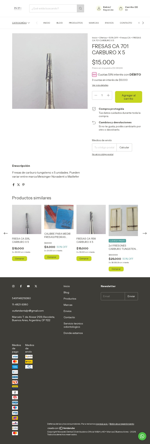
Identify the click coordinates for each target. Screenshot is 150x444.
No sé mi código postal (102, 154)
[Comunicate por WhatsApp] (142, 436)
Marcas (94, 22)
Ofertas (103, 37)
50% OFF (113, 37)
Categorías (19, 22)
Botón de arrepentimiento (122, 423)
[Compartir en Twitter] (18, 185)
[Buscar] (80, 8)
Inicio (46, 22)
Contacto (126, 22)
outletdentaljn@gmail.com (28, 310)
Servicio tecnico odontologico (73, 325)
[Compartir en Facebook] (14, 185)
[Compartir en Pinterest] (23, 185)
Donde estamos (73, 333)
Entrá (106, 7)
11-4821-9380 (20, 304)
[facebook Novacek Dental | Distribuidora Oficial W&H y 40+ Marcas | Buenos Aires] (21, 286)
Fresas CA (125, 37)
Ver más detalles (100, 85)
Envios (109, 22)
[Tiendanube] (61, 429)
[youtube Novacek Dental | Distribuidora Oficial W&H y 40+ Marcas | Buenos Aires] (28, 286)
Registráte (108, 9)
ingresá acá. (102, 423)
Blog (60, 22)
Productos (75, 22)
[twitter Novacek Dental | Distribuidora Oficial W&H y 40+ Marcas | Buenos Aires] (36, 286)
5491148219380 (21, 298)
